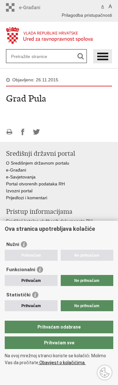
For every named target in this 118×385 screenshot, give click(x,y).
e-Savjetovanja (21, 176)
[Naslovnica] (59, 35)
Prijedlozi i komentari (26, 197)
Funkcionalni (20, 269)
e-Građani (16, 169)
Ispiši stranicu (9, 132)
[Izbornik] (102, 56)
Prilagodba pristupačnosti (87, 15)
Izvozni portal (19, 190)
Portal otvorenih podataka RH (36, 183)
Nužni (12, 244)
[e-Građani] (33, 7)
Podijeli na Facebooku (23, 132)
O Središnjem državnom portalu (37, 163)
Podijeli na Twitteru (36, 132)
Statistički (18, 295)
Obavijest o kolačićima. (62, 362)
